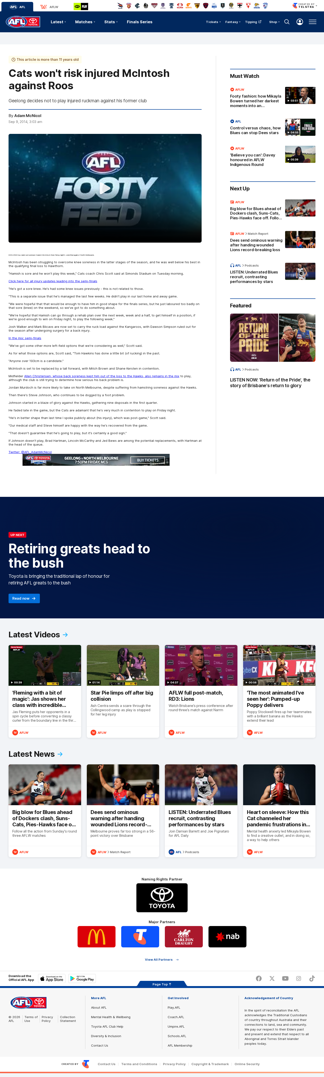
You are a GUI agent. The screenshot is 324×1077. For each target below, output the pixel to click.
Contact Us (99, 1045)
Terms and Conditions (139, 1064)
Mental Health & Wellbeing (110, 1017)
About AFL (98, 1007)
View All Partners (159, 959)
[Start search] (287, 22)
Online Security (247, 1064)
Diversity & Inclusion (106, 1036)
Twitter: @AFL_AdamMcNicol (30, 452)
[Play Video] (105, 188)
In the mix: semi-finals (25, 338)
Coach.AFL (176, 1017)
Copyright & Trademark (210, 1064)
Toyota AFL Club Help (107, 1026)
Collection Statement (68, 1019)
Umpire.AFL (176, 1026)
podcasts (252, 265)
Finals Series (140, 21)
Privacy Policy (47, 1019)
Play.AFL (174, 1007)
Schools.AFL (177, 1036)
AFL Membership (180, 1045)
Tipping (251, 22)
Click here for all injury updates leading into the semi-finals (53, 281)
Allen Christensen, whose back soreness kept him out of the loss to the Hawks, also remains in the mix (101, 376)
